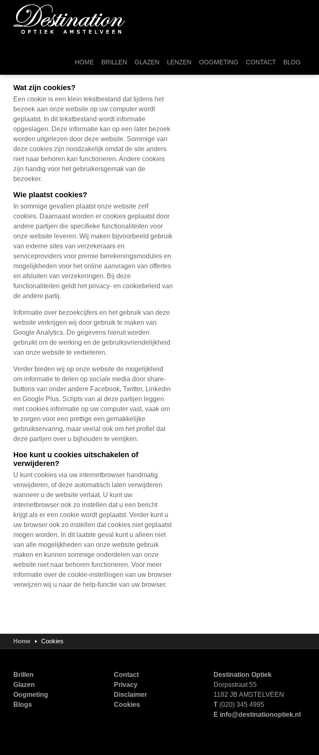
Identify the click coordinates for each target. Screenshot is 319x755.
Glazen (24, 684)
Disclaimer (130, 694)
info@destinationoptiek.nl (260, 714)
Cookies (127, 704)
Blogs (22, 704)
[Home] (69, 18)
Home (21, 641)
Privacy (125, 684)
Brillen (23, 674)
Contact (126, 674)
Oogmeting (30, 694)
